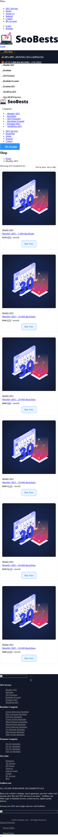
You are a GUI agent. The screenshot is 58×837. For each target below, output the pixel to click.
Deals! (8, 11)
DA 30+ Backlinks (13, 744)
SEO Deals (10, 766)
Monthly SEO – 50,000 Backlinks (19, 648)
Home (8, 158)
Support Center (12, 771)
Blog (7, 779)
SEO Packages (14, 118)
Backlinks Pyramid (15, 121)
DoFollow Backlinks (14, 717)
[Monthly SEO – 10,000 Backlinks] (29, 282)
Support (9, 16)
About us (9, 768)
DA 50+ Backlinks (13, 746)
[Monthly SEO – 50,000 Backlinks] (29, 613)
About (8, 136)
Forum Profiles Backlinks (16, 719)
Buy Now (29, 244)
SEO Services (12, 8)
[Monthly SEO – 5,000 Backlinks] (29, 199)
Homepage (10, 761)
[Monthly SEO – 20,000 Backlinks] (29, 364)
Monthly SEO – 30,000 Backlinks (19, 482)
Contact (9, 18)
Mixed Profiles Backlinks (16, 724)
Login (8, 26)
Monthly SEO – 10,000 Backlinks (19, 316)
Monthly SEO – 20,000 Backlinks (19, 399)
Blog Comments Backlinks (16, 714)
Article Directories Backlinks (17, 712)
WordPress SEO (14, 126)
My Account (11, 21)
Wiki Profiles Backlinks (15, 735)
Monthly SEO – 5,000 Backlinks (18, 233)
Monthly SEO (13, 113)
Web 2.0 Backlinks (13, 751)
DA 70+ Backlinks (13, 749)
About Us (10, 13)
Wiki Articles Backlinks (15, 732)
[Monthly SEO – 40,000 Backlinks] (29, 530)
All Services (10, 763)
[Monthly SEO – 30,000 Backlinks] (29, 447)
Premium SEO (13, 124)
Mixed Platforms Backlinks (16, 722)
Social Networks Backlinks (16, 727)
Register (9, 28)
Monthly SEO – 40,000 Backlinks (19, 565)
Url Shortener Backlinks (15, 730)
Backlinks (11, 116)
